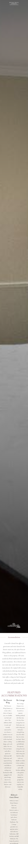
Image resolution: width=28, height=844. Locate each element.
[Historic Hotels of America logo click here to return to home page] (14, 3)
